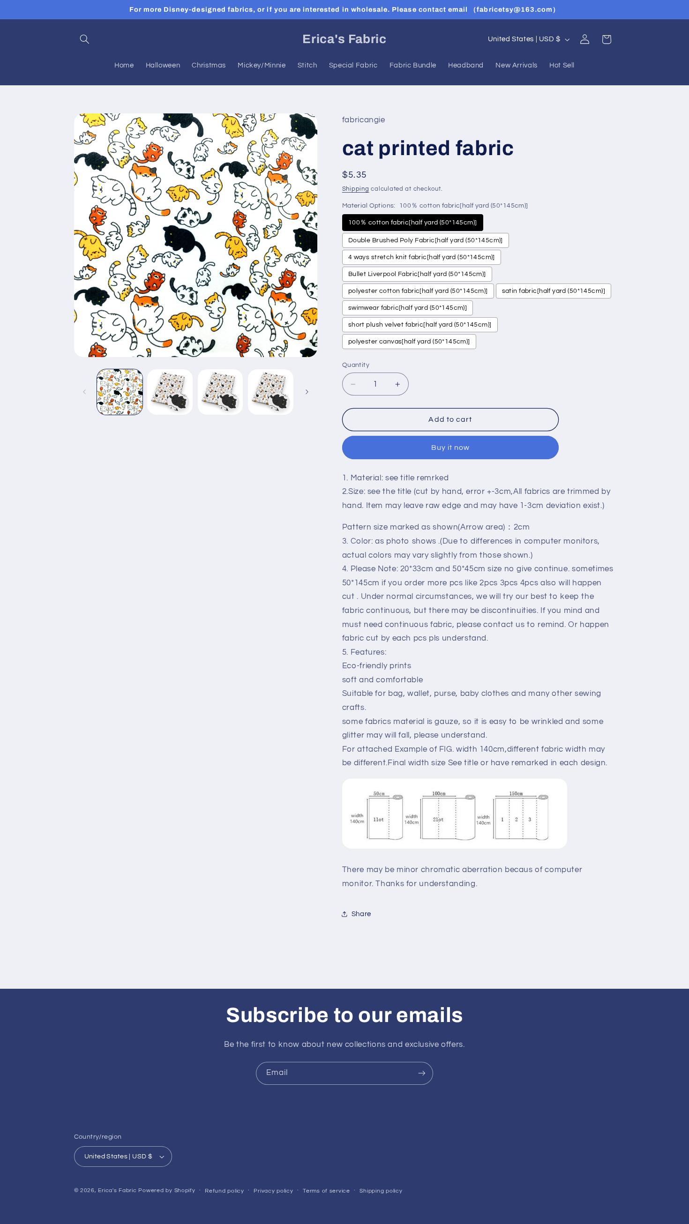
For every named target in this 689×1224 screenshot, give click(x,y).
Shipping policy (380, 1191)
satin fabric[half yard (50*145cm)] (553, 291)
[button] (85, 39)
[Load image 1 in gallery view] (119, 392)
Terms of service (326, 1191)
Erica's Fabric (117, 1190)
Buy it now (450, 447)
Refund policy (224, 1191)
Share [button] (361, 914)
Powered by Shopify (166, 1190)
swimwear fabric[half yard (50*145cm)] (407, 308)
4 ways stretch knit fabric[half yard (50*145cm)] (421, 257)
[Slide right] (307, 392)
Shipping (355, 189)
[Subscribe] (422, 1073)
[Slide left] (84, 392)
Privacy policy (273, 1191)
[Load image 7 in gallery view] (270, 392)
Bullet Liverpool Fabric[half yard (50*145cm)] (417, 274)
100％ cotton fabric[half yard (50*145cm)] (412, 222)
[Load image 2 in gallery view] (170, 392)
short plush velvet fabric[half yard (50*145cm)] (420, 324)
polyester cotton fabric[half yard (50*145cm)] (418, 291)
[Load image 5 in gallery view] (220, 392)
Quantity (355, 365)
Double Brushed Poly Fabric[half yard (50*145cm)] (425, 240)
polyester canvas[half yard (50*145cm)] (409, 341)
